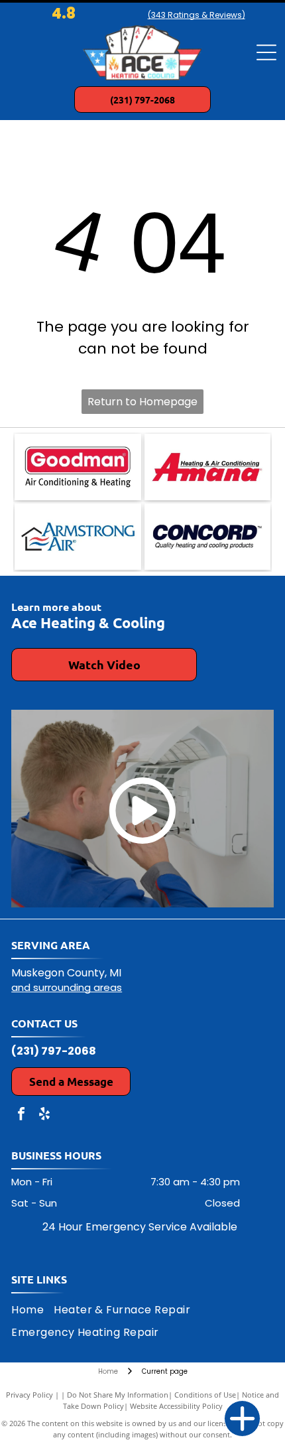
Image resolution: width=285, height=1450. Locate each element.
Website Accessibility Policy (176, 1406)
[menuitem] (32, 1310)
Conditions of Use (205, 1395)
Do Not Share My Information (117, 1395)
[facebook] (21, 1115)
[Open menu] (266, 52)
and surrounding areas (66, 987)
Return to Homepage (142, 401)
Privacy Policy (29, 1395)
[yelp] (44, 1115)
